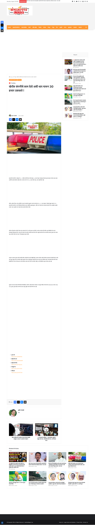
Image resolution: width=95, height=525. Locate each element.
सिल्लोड (40, 27)
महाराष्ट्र (80, 27)
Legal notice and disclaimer (70, 522)
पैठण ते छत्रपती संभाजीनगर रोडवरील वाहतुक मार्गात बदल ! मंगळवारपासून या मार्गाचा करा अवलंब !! (79, 102)
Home (11, 77)
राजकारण (75, 27)
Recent (75, 55)
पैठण (57, 27)
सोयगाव (44, 27)
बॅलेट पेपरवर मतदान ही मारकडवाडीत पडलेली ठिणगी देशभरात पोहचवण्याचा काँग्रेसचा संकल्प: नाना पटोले (79, 71)
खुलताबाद (69, 27)
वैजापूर (49, 27)
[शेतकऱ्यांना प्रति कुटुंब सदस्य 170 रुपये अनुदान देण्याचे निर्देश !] (68, 96)
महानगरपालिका (24, 27)
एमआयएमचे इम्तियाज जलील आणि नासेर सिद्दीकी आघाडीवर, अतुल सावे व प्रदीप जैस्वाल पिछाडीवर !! (79, 109)
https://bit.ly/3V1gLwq (16, 365)
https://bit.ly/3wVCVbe (16, 372)
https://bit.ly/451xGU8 (16, 368)
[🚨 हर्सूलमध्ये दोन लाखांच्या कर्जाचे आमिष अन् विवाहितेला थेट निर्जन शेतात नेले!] (68, 62)
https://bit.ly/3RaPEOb (16, 357)
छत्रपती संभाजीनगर (16, 27)
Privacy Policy (79, 522)
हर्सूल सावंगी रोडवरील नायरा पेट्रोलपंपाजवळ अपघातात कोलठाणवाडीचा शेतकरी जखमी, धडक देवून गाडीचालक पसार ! (76, 465)
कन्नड (65, 27)
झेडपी (30, 27)
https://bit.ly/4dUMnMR (17, 361)
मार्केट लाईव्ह (34, 27)
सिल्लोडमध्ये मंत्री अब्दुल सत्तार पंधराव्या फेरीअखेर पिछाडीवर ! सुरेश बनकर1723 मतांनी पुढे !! (79, 115)
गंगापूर (53, 27)
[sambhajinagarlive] (20, 11)
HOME (9, 27)
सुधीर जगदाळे (13, 115)
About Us (61, 522)
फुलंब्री (61, 27)
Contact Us (85, 522)
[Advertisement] (61, 14)
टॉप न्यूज (14, 77)
